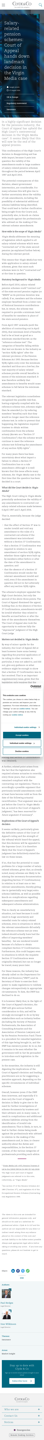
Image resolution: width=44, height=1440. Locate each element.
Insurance (6, 1340)
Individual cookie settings (25, 727)
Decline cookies (22, 751)
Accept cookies (22, 735)
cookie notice (24, 708)
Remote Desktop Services (22, 1435)
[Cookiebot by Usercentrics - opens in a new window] (31, 686)
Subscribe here (19, 1381)
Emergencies (23, 1430)
